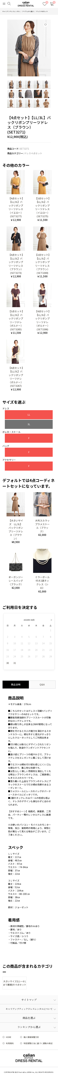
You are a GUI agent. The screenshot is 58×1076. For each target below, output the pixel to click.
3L (29, 424)
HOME (8, 1037)
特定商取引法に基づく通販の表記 (38, 1043)
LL (29, 414)
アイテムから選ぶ (28, 11)
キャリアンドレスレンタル (11, 11)
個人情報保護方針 (31, 1037)
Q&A (42, 684)
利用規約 (10, 1043)
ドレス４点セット (42, 11)
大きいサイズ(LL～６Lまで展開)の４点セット (14, 983)
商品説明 (16, 684)
